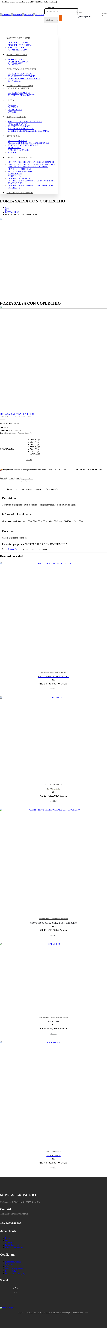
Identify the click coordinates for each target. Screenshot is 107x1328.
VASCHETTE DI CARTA (19, 178)
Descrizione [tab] (12, 489)
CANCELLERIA (15, 64)
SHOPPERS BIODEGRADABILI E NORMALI (28, 131)
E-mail (18, 478)
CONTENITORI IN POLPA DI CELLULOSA (28, 167)
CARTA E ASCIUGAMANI (20, 74)
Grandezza (7, 449)
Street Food (29, 433)
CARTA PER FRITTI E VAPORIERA (24, 78)
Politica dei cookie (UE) (15, 1273)
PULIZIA (10, 100)
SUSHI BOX (13, 152)
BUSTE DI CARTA (16, 59)
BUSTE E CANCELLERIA (17, 55)
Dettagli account (12, 1245)
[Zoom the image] (53, 1308)
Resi (7, 1266)
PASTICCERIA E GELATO (20, 171)
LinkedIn (3, 478)
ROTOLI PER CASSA (17, 124)
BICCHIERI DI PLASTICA (20, 45)
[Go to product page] (53, 615)
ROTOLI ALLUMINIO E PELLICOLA (25, 121)
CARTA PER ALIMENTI (19, 93)
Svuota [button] (29, 459)
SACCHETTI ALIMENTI (19, 126)
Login (7, 1238)
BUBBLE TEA (14, 147)
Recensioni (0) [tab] (52, 489)
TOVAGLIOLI (14, 81)
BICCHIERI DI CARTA (18, 43)
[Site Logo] (22, 14)
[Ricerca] (60, 18)
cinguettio (23, 479)
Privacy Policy (11, 1271)
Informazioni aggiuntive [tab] (31, 489)
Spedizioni (9, 1264)
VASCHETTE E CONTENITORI (19, 157)
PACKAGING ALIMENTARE (18, 88)
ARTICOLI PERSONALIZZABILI (20, 193)
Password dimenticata (14, 1247)
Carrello (8, 1243)
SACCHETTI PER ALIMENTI (21, 95)
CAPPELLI (13, 107)
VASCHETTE (14, 188)
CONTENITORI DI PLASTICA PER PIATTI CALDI (31, 162)
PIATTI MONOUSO (16, 47)
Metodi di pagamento (14, 1269)
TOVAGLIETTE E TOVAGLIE (21, 76)
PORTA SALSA (15, 176)
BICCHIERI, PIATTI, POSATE (18, 38)
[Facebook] (15, 1290)
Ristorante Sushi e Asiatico (14, 433)
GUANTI (12, 112)
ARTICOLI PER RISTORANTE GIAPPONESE (28, 143)
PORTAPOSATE (15, 174)
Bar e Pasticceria (71, 112)
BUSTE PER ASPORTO (18, 62)
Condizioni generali (13, 1262)
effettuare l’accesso (14, 549)
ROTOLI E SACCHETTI (16, 117)
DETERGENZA (15, 109)
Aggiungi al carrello (89, 469)
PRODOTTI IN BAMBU (18, 150)
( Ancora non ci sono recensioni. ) (19, 416)
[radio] (39, 440)
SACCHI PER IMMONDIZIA (21, 128)
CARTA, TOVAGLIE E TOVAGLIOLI (21, 69)
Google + (11, 478)
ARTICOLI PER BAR (17, 140)
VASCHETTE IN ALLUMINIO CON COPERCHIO (30, 185)
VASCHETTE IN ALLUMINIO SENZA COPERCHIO (31, 181)
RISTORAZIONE (13, 136)
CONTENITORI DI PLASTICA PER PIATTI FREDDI (31, 164)
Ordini (8, 1240)
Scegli (53, 689)
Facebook (28, 479)
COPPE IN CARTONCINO (20, 169)
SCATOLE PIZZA (16, 183)
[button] (49, 8)
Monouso (68, 119)
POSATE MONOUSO (17, 50)
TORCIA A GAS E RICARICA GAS (23, 145)
